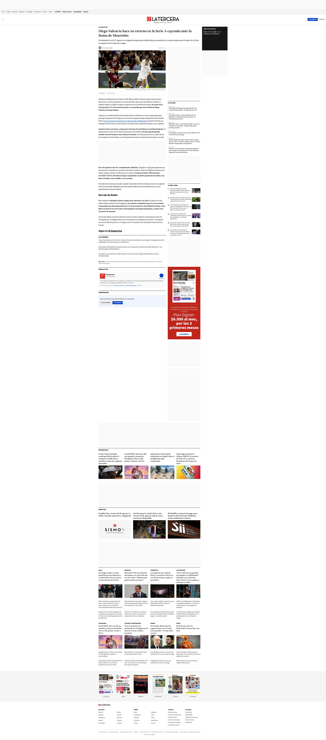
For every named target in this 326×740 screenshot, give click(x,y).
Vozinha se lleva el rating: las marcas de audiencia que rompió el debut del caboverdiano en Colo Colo (180, 199)
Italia (160, 261)
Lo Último (58, 12)
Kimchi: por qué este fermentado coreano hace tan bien (187, 628)
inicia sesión (105, 303)
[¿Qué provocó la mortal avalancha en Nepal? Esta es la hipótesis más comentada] (162, 472)
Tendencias (154, 570)
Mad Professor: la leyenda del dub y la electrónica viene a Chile (135, 653)
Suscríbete (118, 303)
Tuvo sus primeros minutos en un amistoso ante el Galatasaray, (125, 121)
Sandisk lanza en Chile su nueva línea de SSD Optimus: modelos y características (110, 654)
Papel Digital (77, 12)
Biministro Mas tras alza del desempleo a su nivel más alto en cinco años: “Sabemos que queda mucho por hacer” (184, 125)
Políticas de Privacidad (131, 285)
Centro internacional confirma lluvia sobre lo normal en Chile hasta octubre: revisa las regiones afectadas (110, 459)
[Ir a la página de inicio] (163, 19)
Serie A (111, 261)
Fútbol (107, 261)
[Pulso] (123, 694)
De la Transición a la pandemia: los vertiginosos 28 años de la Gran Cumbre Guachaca (136, 629)
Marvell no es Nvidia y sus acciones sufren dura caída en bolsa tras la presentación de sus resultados (135, 614)
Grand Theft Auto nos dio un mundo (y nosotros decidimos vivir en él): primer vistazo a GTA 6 (135, 457)
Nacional (14, 12)
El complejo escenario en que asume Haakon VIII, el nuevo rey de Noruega (184, 133)
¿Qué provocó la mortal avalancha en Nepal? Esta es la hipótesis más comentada (162, 457)
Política (9, 12)
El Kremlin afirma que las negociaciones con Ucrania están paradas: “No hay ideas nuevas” (183, 109)
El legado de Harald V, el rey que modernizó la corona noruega (160, 662)
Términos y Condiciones (119, 285)
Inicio (3, 12)
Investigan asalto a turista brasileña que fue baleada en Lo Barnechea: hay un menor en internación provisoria (182, 117)
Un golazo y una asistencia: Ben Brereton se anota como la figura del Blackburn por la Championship (128, 255)
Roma (131, 261)
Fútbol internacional (104, 263)
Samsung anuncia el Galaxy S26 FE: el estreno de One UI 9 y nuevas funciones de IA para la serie (187, 459)
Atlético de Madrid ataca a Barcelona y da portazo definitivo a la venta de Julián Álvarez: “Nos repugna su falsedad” (188, 604)
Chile (100, 570)
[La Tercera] (106, 694)
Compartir (102, 93)
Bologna (152, 261)
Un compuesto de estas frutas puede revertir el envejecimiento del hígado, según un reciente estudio (162, 614)
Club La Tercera (67, 12)
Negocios (21, 12)
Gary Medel (146, 261)
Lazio (156, 261)
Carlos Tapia (108, 48)
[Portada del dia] (184, 302)
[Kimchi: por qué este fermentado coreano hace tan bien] (188, 642)
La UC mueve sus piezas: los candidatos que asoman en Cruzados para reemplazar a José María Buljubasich (180, 216)
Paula (178, 623)
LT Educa (85, 12)
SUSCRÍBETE (184, 334)
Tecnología (29, 12)
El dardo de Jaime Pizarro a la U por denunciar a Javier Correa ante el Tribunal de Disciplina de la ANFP (180, 224)
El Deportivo (37, 12)
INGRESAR (322, 19)
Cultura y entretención (132, 623)
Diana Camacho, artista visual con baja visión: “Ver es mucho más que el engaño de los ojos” (188, 654)
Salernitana (126, 261)
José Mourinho (138, 261)
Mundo (45, 12)
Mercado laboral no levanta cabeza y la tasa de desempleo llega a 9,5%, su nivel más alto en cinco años (136, 603)
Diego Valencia (118, 261)
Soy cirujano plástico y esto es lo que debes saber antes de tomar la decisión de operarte (162, 603)
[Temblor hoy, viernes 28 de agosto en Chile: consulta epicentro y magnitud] (114, 529)
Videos (50, 12)
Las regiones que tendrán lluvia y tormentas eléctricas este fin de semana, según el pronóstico (161, 576)
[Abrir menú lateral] (2, 19)
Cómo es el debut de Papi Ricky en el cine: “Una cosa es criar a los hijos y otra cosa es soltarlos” (136, 663)
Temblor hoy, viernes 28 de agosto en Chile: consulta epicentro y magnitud (114, 515)
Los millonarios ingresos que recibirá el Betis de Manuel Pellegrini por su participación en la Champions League (188, 615)
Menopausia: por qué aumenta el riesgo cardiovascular (186, 662)
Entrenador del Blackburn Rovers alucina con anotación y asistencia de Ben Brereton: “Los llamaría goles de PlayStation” (130, 248)
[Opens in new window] (140, 694)
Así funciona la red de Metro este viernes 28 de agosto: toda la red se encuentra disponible (148, 516)
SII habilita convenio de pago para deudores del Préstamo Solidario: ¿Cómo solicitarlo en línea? (182, 516)
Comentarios (111, 93)
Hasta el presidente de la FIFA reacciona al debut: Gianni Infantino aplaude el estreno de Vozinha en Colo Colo (180, 191)
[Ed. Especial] (158, 694)
